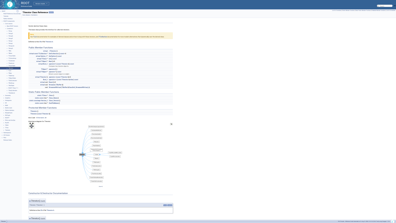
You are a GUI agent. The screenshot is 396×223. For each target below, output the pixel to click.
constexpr (37, 100)
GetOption (52, 56)
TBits (9, 51)
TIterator (10, 68)
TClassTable (11, 56)
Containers (10, 28)
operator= (52, 77)
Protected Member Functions (378, 10)
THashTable (11, 65)
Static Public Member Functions (363, 10)
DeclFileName (53, 103)
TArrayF (10, 38)
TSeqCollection (12, 90)
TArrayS (10, 48)
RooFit (7, 122)
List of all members (336, 10)
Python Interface (8, 18)
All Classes (7, 135)
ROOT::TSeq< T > (13, 88)
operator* (52, 72)
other (71, 79)
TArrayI (10, 41)
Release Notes (8, 140)
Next (50, 61)
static (39, 95)
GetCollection (53, 53)
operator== (53, 79)
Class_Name (53, 98)
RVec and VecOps (10, 120)
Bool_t (45, 64)
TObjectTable (12, 78)
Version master (40, 3)
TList (9, 70)
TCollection (11, 61)
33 (41, 210)
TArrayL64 (11, 46)
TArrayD (10, 36)
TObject (44, 61)
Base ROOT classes (12, 26)
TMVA (6, 125)
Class (51, 95)
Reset (51, 82)
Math (6, 105)
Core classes (8, 23)
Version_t (44, 100)
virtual (45, 51)
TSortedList (11, 93)
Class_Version (54, 100)
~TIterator (52, 51)
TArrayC (10, 33)
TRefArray (11, 83)
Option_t (44, 56)
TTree (6, 127)
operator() (52, 69)
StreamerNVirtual (55, 87)
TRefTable (11, 85)
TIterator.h (49, 42)
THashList (11, 63)
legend (100, 186)
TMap (10, 73)
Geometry (8, 95)
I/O (6, 103)
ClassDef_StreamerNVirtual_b (78, 87)
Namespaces (7, 132)
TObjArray (11, 75)
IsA (50, 59)
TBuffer (59, 85)
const (36, 53)
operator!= (52, 64)
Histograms (8, 100)
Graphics (7, 98)
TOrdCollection (12, 80)
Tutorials (6, 16)
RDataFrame (8, 113)
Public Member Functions (348, 10)
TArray (10, 31)
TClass (44, 59)
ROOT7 (7, 118)
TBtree (10, 53)
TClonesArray (12, 58)
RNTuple (7, 115)
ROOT (3, 11)
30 (40, 42)
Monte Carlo (8, 108)
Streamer (52, 85)
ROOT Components (9, 21)
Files (5, 137)
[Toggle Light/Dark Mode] (394, 5)
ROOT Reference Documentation (13, 13)
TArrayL (10, 43)
